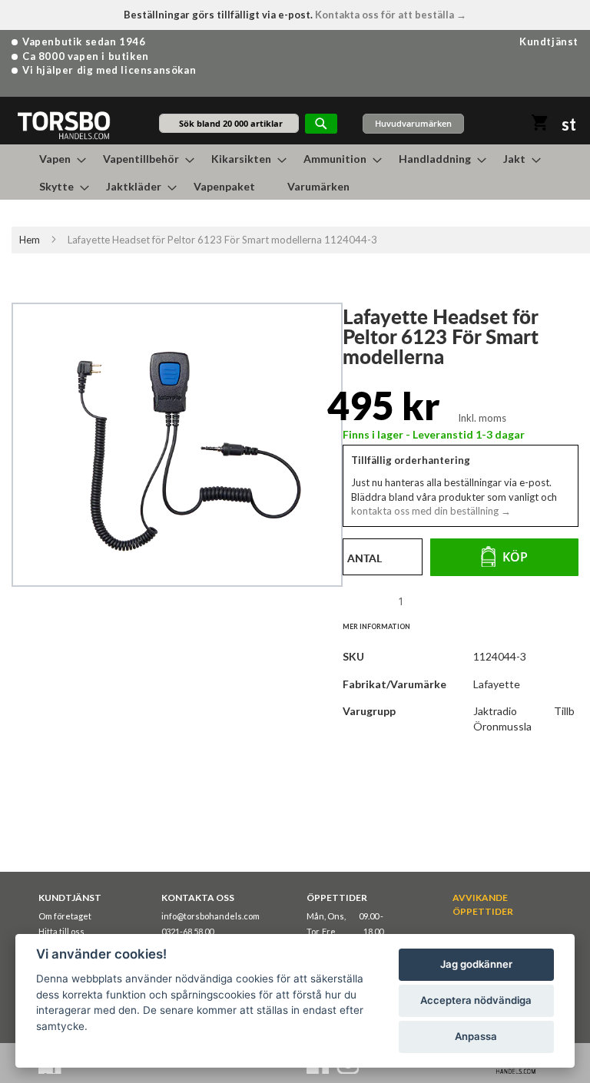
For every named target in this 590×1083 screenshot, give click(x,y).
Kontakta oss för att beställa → (390, 14)
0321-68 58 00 (187, 931)
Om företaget (64, 916)
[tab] (384, 626)
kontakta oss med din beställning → (431, 511)
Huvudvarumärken (413, 123)
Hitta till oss (61, 931)
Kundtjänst (548, 41)
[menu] (295, 172)
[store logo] (63, 125)
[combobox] (229, 123)
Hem (29, 239)
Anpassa (476, 1036)
